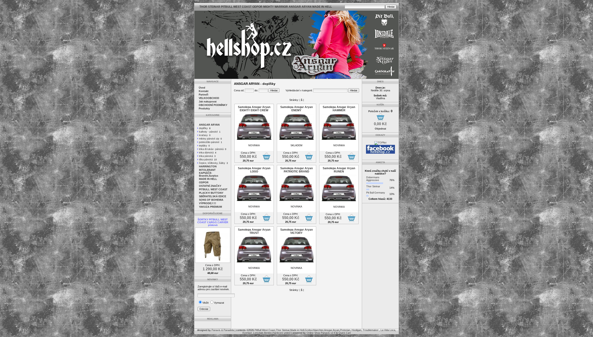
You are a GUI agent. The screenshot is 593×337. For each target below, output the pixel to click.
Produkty (204, 108)
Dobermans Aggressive (372, 178)
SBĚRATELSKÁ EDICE (212, 196)
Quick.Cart (344, 332)
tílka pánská (206, 159)
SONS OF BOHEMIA (211, 199)
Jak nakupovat (208, 101)
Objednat (380, 128)
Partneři (203, 94)
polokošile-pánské (209, 142)
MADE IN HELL (208, 179)
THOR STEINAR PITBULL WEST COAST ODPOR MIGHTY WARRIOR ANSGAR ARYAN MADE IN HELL (265, 6)
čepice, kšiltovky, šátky (212, 163)
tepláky (203, 145)
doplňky (203, 128)
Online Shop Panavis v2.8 (320, 332)
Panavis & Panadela (223, 330)
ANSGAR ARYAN (209, 124)
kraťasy (203, 135)
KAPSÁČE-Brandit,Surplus (208, 174)
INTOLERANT (207, 169)
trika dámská (206, 152)
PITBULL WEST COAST (213, 189)
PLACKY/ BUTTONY (211, 192)
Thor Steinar (373, 186)
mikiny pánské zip (209, 138)
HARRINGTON (208, 166)
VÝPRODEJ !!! (207, 203)
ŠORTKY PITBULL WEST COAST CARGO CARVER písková (212, 222)
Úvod (202, 87)
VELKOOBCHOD (209, 98)
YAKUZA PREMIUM (210, 206)
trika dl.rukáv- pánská (211, 149)
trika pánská (206, 156)
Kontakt (203, 91)
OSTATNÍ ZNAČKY (210, 185)
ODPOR (203, 182)
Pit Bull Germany (375, 192)
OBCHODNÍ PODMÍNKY (213, 105)
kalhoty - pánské (208, 131)
